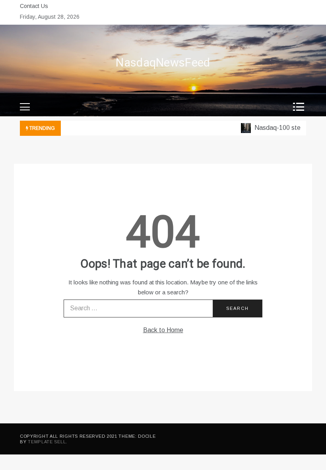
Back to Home (163, 330)
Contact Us (34, 6)
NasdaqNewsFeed (163, 63)
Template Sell (47, 441)
